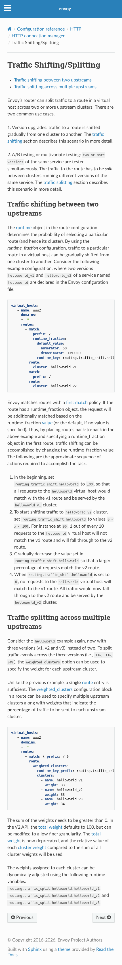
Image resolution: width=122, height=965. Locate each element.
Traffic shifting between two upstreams (53, 80)
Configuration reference (41, 29)
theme (64, 949)
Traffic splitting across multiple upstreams (55, 87)
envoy (65, 9)
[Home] (9, 29)
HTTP (75, 29)
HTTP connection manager (38, 36)
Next (101, 917)
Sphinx (35, 949)
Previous (24, 917)
